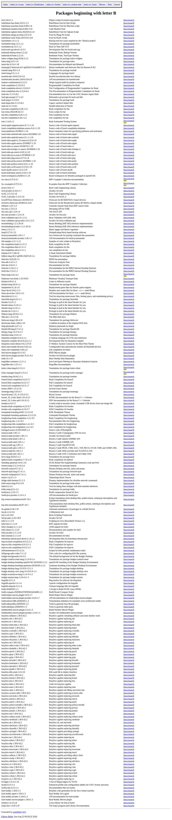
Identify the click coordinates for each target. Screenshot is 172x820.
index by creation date (72, 4)
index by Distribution (35, 4)
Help (110, 4)
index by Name (90, 4)
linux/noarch (128, 20)
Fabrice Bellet (7, 816)
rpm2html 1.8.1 (19, 812)
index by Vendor (53, 4)
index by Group (17, 4)
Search (117, 4)
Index (5, 4)
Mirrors (102, 4)
